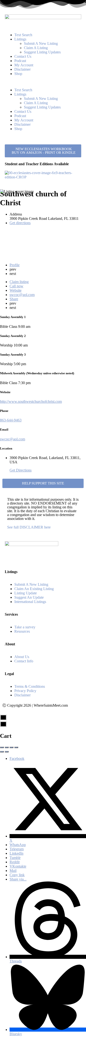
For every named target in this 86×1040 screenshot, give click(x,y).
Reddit (15, 862)
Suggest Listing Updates (42, 52)
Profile (15, 265)
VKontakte (18, 866)
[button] (43, 82)
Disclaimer (22, 69)
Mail (13, 871)
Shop (18, 74)
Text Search (23, 35)
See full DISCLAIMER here (29, 527)
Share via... (18, 879)
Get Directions (21, 470)
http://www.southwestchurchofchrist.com (31, 401)
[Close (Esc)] (2, 747)
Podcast (20, 61)
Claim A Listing (36, 48)
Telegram (17, 849)
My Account (23, 65)
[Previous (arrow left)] (2, 751)
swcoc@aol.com (12, 439)
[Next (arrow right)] (7, 751)
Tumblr (15, 858)
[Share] (7, 747)
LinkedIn (16, 853)
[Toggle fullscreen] (11, 747)
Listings (20, 39)
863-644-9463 (11, 420)
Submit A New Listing (41, 43)
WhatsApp (18, 845)
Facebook (17, 758)
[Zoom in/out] (16, 747)
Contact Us (22, 56)
